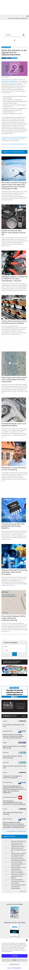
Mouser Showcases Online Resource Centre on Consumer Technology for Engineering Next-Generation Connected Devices (14, 825)
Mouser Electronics (7, 731)
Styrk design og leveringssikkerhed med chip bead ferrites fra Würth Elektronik (14, 802)
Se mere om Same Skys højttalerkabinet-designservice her (14, 144)
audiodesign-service (14, 83)
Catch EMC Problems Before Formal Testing (12, 757)
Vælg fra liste (14, 964)
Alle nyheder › (23, 891)
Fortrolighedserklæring (16, 967)
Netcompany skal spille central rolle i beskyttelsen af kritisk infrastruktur (14, 379)
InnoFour (5, 721)
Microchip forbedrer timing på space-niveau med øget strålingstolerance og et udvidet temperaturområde (13, 185)
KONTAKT (10, 18)
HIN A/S (5, 742)
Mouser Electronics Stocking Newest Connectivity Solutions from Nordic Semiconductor (13, 736)
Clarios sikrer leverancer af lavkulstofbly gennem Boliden (14, 322)
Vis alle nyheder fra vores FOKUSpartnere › (16, 831)
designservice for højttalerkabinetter (9, 81)
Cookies (9, 967)
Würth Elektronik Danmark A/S (10, 797)
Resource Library (14, 138)
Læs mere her (20, 708)
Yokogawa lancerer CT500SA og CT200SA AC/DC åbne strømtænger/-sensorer (14, 279)
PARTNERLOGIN (24, 18)
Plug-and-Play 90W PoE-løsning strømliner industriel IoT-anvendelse (14, 572)
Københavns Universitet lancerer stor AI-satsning (14, 469)
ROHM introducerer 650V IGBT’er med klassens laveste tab (13, 233)
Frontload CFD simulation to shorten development (12, 777)
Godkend (14, 956)
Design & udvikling (6, 47)
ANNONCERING (16, 18)
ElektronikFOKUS (14, 26)
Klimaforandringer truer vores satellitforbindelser (13, 425)
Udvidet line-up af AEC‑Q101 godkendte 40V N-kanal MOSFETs (13, 526)
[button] (26, 940)
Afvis (14, 960)
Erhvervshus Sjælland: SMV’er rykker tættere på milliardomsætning (13, 618)
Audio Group (9, 79)
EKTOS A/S (6, 752)
